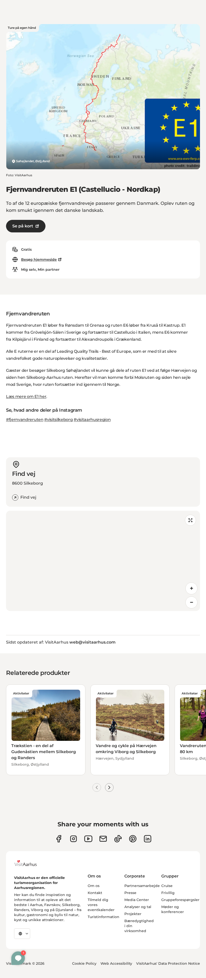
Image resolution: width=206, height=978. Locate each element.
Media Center (136, 900)
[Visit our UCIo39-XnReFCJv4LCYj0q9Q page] (88, 838)
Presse (130, 893)
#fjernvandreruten (24, 419)
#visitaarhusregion (92, 419)
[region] (103, 561)
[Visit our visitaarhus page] (58, 838)
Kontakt (95, 893)
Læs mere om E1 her (26, 396)
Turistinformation (103, 917)
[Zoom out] (191, 602)
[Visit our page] (73, 838)
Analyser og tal (137, 907)
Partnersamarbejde (142, 885)
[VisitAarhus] (29, 863)
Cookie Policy (84, 963)
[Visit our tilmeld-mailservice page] (103, 838)
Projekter (132, 914)
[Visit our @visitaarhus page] (118, 838)
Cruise (167, 885)
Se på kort (22, 226)
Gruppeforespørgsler (180, 900)
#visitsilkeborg (58, 419)
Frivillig (168, 893)
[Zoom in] (191, 588)
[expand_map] (190, 520)
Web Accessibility (116, 963)
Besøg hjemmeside (39, 259)
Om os (93, 885)
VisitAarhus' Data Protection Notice (168, 963)
